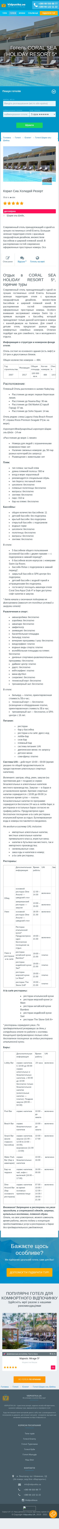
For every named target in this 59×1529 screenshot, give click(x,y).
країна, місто (8, 99)
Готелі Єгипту (29, 1439)
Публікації (33, 13)
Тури (4, 13)
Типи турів (29, 1433)
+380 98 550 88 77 (48, 3)
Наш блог (29, 1460)
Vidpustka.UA (29, 1514)
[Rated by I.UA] (29, 1508)
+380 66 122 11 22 (48, 7)
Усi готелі (29, 1380)
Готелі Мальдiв (30, 1454)
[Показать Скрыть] (53, 1514)
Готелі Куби (29, 1449)
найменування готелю (12, 110)
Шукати (29, 125)
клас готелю (35, 110)
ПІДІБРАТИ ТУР (48, 13)
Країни (22, 13)
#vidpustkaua (31, 1500)
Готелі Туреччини (29, 1444)
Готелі (13, 13)
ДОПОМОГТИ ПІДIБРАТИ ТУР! (29, 1272)
